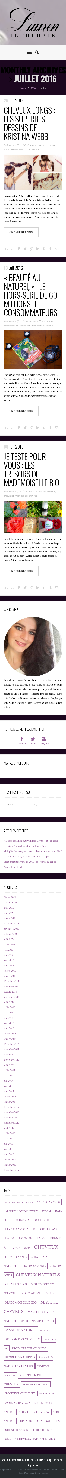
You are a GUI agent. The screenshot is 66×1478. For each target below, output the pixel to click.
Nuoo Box (45, 1330)
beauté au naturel (28, 325)
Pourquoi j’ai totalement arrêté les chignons (25, 846)
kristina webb (33, 149)
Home (23, 88)
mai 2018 (8, 1018)
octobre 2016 (10, 1117)
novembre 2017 (11, 1049)
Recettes (17, 1460)
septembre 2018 (11, 997)
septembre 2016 (11, 1123)
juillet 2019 (9, 944)
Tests (29, 491)
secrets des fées (48, 1394)
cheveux (46, 1247)
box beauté (25, 1238)
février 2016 (10, 1159)
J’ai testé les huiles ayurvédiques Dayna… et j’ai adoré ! (32, 841)
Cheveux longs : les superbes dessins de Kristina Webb (29, 123)
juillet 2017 (9, 1070)
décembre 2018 (11, 981)
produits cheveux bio (14, 495)
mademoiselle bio (47, 491)
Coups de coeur (34, 145)
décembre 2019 (11, 923)
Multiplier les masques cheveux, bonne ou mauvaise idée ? (33, 851)
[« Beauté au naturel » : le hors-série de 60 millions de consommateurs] (33, 349)
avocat (46, 1211)
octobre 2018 (10, 991)
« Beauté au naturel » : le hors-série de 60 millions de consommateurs (30, 295)
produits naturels (20, 1357)
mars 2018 (9, 1028)
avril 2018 (9, 1023)
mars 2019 (9, 965)
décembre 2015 (11, 1170)
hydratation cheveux (36, 1293)
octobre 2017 (10, 1054)
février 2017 (10, 1096)
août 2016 (9, 1128)
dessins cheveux (18, 149)
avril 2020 (9, 907)
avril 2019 (9, 960)
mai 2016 (8, 1144)
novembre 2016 (11, 1112)
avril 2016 (9, 1149)
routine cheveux (20, 1393)
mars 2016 (9, 1154)
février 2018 (10, 1033)
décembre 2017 (11, 1044)
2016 (33, 88)
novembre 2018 (11, 986)
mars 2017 (9, 1091)
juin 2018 (8, 1012)
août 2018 (9, 1002)
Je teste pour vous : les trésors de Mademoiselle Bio (31, 469)
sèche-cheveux (42, 1430)
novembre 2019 (11, 928)
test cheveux (31, 495)
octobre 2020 (10, 902)
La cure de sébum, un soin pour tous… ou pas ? (27, 856)
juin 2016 (8, 1138)
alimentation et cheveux (19, 1202)
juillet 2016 (9, 1133)
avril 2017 (9, 1086)
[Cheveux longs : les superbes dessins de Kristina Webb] (33, 172)
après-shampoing (48, 1202)
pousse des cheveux (22, 1339)
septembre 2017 (11, 1060)
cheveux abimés (16, 1257)
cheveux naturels (45, 325)
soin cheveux (18, 1403)
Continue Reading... (21, 232)
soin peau (25, 1421)
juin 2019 (8, 949)
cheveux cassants (33, 1266)
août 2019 (9, 939)
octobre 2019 (10, 934)
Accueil (5, 1460)
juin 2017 (8, 1075)
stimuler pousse (16, 1430)
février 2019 (10, 970)
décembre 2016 (11, 1107)
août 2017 (9, 1065)
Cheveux (31, 321)
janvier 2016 (10, 1164)
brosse (40, 1238)
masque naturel (20, 1330)
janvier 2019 (10, 976)
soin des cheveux (34, 1412)
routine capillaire (36, 1384)
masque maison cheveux (37, 1321)
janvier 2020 (10, 918)
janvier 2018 (10, 1039)
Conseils (30, 1460)
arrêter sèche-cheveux (21, 1211)
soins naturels (48, 1421)
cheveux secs (16, 1284)
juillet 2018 (9, 1007)
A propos (33, 1465)
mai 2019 (8, 955)
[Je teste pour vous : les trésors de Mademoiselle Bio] (33, 517)
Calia (27, 1248)
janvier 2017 (10, 1102)
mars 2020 (9, 913)
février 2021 (10, 897)
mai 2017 (8, 1081)
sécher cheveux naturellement (31, 1438)
